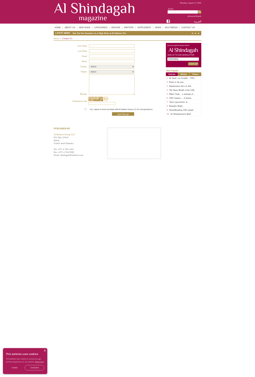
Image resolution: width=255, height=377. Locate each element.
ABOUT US (70, 27)
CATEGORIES (100, 27)
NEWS (158, 27)
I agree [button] (14, 368)
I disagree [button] (34, 368)
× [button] (45, 351)
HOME (58, 27)
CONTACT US (188, 27)
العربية (197, 21)
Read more (39, 362)
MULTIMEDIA (171, 27)
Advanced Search (194, 16)
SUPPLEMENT (144, 27)
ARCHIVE (115, 27)
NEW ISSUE (84, 27)
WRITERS (129, 27)
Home (56, 38)
